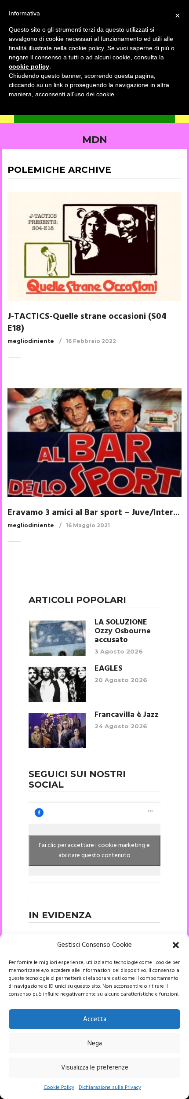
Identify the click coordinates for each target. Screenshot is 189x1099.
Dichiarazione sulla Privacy (110, 1087)
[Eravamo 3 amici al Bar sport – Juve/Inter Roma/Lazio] (94, 442)
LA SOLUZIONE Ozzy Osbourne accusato (122, 631)
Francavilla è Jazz (126, 715)
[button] (175, 945)
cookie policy (29, 66)
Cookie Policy (59, 1087)
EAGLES (108, 669)
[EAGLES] (57, 684)
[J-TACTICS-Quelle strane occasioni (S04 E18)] (94, 246)
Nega (94, 1043)
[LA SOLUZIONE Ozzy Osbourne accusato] (57, 638)
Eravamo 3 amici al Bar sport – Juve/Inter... (93, 513)
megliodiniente (30, 341)
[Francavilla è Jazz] (57, 730)
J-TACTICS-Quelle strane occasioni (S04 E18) (87, 323)
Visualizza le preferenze (94, 1067)
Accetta (94, 1019)
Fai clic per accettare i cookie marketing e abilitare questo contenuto (94, 850)
